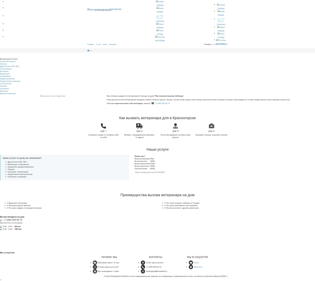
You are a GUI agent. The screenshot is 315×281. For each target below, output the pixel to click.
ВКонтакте (198, 267)
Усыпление (4, 88)
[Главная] (88, 50)
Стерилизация (6, 68)
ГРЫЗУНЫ (160, 21)
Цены (105, 44)
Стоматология (5, 83)
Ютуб (196, 262)
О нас (98, 44)
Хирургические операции (10, 81)
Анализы (3, 63)
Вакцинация (5, 73)
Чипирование (5, 76)
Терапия (3, 86)
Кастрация (4, 71)
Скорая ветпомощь (8, 61)
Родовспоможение (7, 78)
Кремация (4, 91)
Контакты (113, 44)
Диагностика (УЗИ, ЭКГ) (9, 66)
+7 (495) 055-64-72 (220, 44)
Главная (90, 44)
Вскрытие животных (8, 93)
